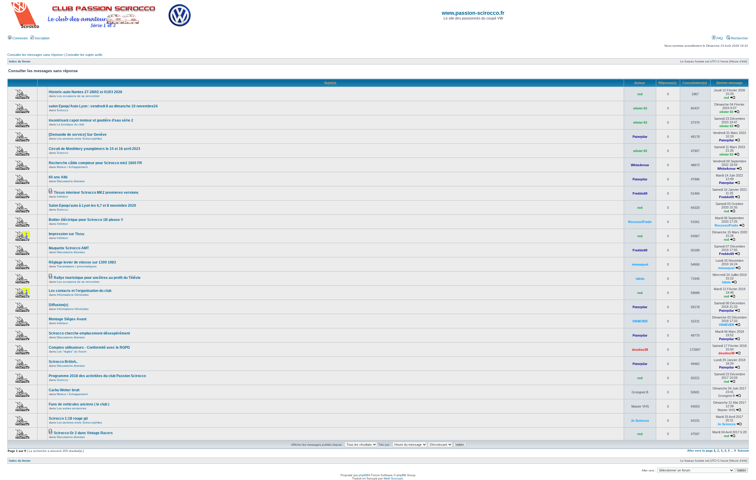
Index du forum (19, 61)
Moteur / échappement (72, 167)
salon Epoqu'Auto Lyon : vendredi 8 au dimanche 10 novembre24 (103, 106)
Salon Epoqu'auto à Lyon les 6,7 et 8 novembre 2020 (92, 205)
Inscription (42, 38)
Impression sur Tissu (66, 234)
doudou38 (640, 349)
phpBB (363, 475)
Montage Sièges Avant (68, 319)
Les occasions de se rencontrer (78, 96)
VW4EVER (640, 321)
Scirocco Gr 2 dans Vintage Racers (83, 433)
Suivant (743, 450)
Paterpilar (640, 136)
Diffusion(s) (58, 305)
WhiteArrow (640, 165)
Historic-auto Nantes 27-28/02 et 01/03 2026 (85, 92)
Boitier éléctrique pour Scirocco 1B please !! (86, 220)
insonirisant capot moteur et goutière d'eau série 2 (91, 120)
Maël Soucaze (393, 478)
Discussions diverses (71, 181)
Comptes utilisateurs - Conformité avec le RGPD (89, 347)
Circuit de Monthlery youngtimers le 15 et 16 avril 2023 (94, 149)
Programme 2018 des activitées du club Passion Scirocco (97, 376)
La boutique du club (70, 124)
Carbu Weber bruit (64, 390)
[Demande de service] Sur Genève (78, 134)
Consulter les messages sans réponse (35, 54)
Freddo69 (640, 193)
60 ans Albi (58, 177)
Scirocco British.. (63, 362)
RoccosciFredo (640, 222)
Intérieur (62, 196)
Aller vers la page (700, 450)
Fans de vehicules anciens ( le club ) (79, 404)
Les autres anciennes (71, 408)
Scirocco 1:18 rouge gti (68, 418)
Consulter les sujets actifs (84, 54)
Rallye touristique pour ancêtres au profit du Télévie (97, 278)
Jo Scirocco (640, 420)
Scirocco (62, 110)
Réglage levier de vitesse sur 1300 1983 (82, 262)
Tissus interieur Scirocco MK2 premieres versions (96, 192)
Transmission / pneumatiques (77, 266)
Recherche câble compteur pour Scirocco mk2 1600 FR (95, 163)
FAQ (719, 38)
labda (640, 278)
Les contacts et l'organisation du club (80, 291)
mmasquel (640, 264)
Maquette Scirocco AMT (69, 248)
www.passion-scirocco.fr (473, 13)
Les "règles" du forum (71, 351)
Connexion (20, 38)
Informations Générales (73, 294)
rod (640, 94)
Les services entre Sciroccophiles (79, 138)
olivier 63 (640, 108)
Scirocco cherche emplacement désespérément (89, 333)
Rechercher (739, 38)
